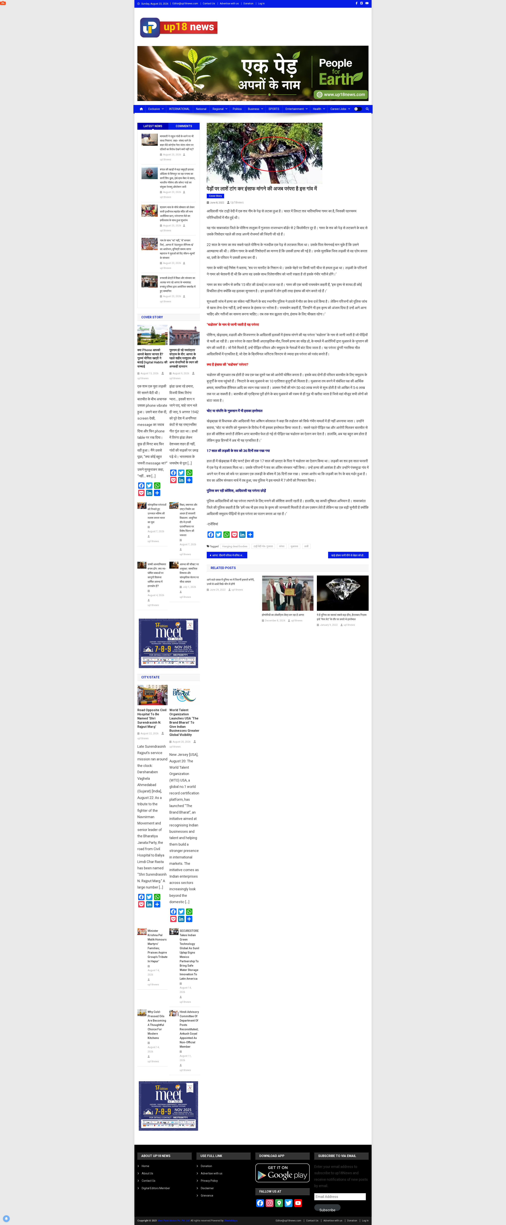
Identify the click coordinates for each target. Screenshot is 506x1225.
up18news (237, 202)
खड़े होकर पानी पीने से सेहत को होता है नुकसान (350, 555)
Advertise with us (229, 3)
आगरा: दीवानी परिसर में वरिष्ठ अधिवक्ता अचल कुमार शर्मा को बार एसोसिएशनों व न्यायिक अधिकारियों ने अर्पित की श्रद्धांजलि (229, 555)
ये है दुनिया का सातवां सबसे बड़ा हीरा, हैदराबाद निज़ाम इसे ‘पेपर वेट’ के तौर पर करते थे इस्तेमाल (341, 617)
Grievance (207, 1195)
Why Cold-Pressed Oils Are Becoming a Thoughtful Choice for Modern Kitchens (157, 1025)
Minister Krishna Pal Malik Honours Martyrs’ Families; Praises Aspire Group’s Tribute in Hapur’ (157, 946)
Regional (218, 109)
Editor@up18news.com (185, 3)
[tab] (153, 126)
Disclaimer (207, 1188)
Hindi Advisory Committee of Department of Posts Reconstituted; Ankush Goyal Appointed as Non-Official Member (189, 1029)
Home (145, 1166)
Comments (184, 126)
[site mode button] (358, 109)
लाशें (306, 546)
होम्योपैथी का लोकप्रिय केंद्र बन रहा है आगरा (283, 614)
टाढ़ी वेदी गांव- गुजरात (263, 546)
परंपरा (281, 546)
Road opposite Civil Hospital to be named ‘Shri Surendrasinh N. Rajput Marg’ (151, 718)
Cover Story (215, 196)
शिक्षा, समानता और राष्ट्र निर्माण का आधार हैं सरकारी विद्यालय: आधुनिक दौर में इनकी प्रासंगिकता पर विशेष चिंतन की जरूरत (188, 520)
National (201, 109)
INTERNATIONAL (179, 109)
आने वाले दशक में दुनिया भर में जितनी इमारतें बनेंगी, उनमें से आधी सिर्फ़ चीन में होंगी (230, 582)
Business (253, 109)
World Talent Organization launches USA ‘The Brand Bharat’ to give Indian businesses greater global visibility (184, 722)
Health (317, 109)
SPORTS (274, 109)
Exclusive (154, 109)
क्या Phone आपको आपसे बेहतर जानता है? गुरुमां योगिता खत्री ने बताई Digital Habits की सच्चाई (152, 358)
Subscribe (327, 1209)
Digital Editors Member (156, 1188)
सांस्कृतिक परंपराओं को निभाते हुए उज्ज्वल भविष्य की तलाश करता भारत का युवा (157, 513)
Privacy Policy (209, 1180)
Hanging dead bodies (234, 546)
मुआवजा (294, 546)
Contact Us (209, 3)
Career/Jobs (338, 109)
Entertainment (295, 109)
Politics (237, 109)
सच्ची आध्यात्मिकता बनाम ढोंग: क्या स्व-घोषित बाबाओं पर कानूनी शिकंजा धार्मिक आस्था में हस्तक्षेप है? (157, 575)
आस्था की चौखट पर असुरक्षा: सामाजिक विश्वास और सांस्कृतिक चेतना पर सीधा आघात (189, 573)
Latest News (152, 126)
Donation (248, 3)
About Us (147, 1173)
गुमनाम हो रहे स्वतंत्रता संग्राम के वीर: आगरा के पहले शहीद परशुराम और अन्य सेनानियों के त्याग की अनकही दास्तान (183, 358)
